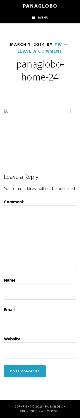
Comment (14, 202)
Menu (43, 17)
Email (9, 309)
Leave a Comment (40, 51)
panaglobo (40, 6)
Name (10, 280)
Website (12, 339)
